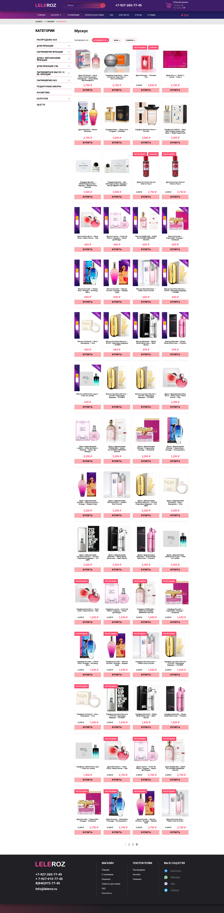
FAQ (111, 15)
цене (116, 40)
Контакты (124, 15)
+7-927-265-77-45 (128, 5)
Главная (41, 15)
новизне (129, 40)
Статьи (138, 15)
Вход (186, 15)
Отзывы (151, 15)
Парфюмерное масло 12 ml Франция (50, 73)
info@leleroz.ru (46, 889)
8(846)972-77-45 (48, 883)
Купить (88, 90)
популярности (99, 40)
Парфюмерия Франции (50, 52)
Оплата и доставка (94, 15)
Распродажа (139, 870)
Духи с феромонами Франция (48, 59)
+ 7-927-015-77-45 (49, 878)
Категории (45, 30)
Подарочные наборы (49, 87)
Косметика (43, 93)
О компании (73, 15)
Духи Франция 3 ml (47, 66)
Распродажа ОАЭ (47, 40)
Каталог (55, 15)
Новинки (106, 879)
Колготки (42, 99)
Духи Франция (45, 46)
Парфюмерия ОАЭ (47, 80)
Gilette (41, 105)
